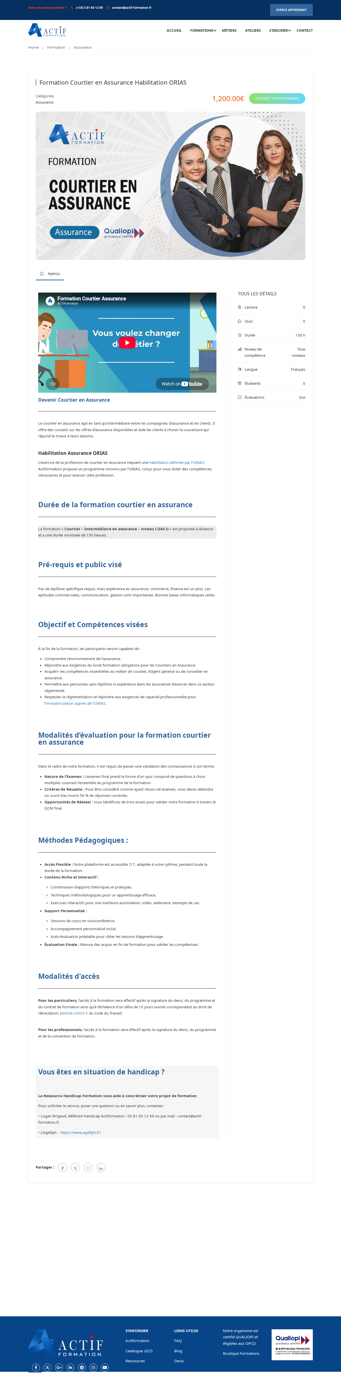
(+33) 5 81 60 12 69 (89, 7)
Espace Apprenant (291, 10)
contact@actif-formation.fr (132, 7)
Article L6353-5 (75, 1013)
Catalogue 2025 (139, 1350)
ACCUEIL (174, 30)
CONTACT (305, 30)
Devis (179, 1360)
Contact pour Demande (277, 98)
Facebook (36, 1368)
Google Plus (59, 1368)
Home (33, 47)
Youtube (105, 1368)
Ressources (135, 1360)
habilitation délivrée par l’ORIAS (176, 462)
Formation (56, 47)
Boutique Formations (241, 1353)
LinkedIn (70, 1368)
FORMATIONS (201, 30)
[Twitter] (75, 1167)
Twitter (47, 1368)
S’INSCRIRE (278, 30)
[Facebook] (62, 1167)
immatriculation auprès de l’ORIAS (75, 703)
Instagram (93, 1368)
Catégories (45, 95)
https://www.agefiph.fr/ (80, 1132)
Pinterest (82, 1368)
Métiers (229, 30)
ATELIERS (253, 30)
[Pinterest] (88, 1167)
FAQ (178, 1340)
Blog (178, 1350)
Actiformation (137, 1340)
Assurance (82, 47)
